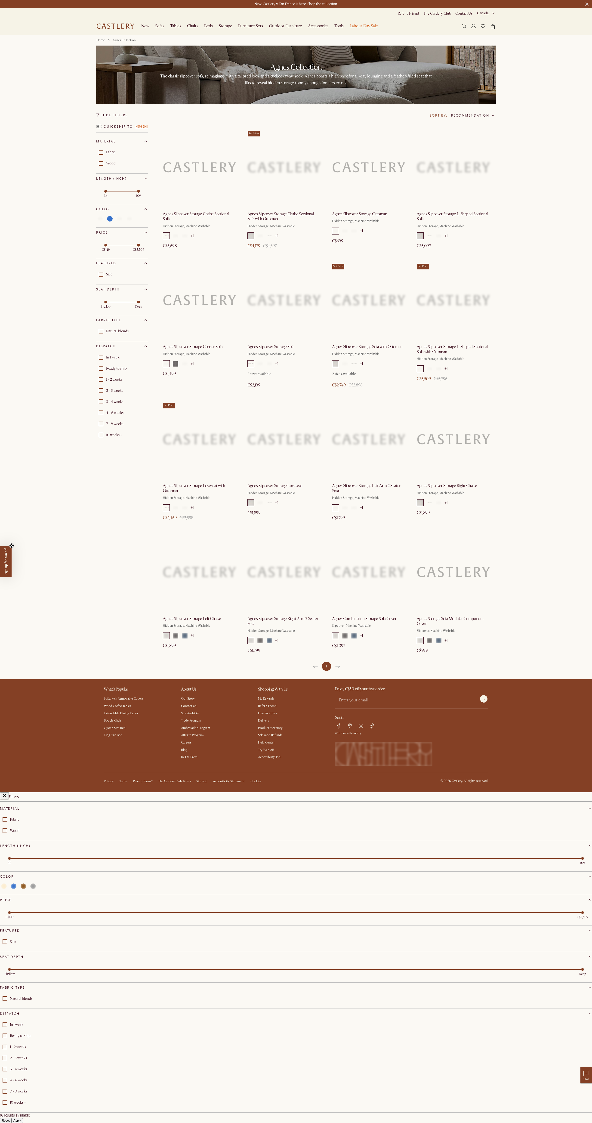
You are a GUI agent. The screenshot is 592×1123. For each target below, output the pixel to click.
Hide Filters (115, 115)
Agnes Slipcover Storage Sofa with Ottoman (367, 346)
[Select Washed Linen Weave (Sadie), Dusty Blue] (184, 235)
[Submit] (483, 699)
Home (100, 40)
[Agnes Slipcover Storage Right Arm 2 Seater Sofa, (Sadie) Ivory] (284, 572)
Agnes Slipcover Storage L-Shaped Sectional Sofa (452, 216)
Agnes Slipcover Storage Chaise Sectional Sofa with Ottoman (280, 216)
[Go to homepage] (115, 26)
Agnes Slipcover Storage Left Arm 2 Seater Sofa (366, 488)
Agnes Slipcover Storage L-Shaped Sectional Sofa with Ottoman (452, 349)
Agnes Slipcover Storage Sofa (270, 346)
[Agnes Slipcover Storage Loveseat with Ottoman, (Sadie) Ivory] (199, 439)
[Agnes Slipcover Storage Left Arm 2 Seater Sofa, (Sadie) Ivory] (369, 439)
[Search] (464, 26)
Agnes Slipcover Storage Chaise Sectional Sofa (196, 216)
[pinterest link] (350, 726)
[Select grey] (129, 218)
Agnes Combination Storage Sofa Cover (364, 618)
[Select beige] (100, 218)
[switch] (99, 126)
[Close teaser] (11, 545)
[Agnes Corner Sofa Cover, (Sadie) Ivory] (453, 572)
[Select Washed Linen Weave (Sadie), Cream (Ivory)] (166, 235)
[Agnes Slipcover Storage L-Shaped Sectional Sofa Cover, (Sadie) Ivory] (369, 572)
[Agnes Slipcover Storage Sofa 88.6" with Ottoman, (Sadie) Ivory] (369, 300)
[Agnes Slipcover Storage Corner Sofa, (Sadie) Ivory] (199, 300)
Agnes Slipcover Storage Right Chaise (447, 485)
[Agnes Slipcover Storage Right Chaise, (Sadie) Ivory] (453, 439)
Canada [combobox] (483, 13)
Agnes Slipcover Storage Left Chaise (192, 618)
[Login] (473, 26)
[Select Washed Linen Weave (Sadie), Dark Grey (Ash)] (175, 235)
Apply (17, 1120)
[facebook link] (338, 726)
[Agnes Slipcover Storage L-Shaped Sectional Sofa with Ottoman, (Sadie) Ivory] (453, 300)
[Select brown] (119, 218)
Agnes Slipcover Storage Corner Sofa (192, 346)
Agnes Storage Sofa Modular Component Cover (450, 621)
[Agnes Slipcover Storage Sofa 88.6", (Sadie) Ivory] (284, 300)
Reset (6, 1120)
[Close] (4, 795)
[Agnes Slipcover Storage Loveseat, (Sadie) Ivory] (284, 439)
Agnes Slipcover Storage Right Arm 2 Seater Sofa (282, 621)
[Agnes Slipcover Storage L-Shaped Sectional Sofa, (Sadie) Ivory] (453, 167)
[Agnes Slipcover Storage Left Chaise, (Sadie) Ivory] (199, 572)
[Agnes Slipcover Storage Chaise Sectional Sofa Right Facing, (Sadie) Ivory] (199, 167)
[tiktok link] (372, 726)
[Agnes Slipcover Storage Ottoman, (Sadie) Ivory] (369, 167)
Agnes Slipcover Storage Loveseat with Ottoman (194, 488)
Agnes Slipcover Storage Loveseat (274, 485)
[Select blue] (110, 218)
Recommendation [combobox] (470, 115)
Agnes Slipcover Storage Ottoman (359, 214)
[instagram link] (361, 726)
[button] (483, 26)
